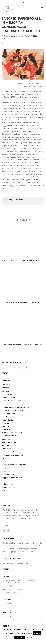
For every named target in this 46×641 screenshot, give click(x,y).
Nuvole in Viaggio (8, 429)
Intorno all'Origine (8, 414)
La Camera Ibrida (8, 474)
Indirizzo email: (7, 368)
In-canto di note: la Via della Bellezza (15, 407)
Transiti (4, 462)
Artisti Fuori (6, 471)
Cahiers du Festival (9, 442)
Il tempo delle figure (9, 436)
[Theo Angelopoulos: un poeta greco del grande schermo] (23, 283)
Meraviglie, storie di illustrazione (13, 433)
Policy (29, 637)
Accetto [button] (37, 633)
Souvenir (5, 468)
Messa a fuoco (7, 481)
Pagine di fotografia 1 (9, 484)
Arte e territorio (7, 491)
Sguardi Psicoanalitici (9, 397)
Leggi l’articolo (16, 200)
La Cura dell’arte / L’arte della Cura (14, 410)
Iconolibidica (6, 423)
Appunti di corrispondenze (11, 401)
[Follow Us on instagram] (8, 530)
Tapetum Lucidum (9, 394)
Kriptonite (5, 426)
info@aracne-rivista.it (14, 589)
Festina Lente (7, 445)
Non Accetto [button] (20, 637)
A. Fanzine (5, 458)
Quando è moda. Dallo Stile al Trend (15, 465)
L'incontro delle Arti (9, 404)
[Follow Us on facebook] (4, 530)
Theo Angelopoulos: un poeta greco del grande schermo (23, 302)
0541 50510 (9, 586)
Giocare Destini (7, 420)
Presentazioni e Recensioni (11, 452)
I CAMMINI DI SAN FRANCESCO (12, 455)
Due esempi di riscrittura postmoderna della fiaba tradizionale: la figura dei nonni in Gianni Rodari (23, 261)
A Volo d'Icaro (7, 439)
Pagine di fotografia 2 (10, 487)
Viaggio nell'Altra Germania (12, 478)
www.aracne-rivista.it (13, 592)
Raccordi (5, 417)
